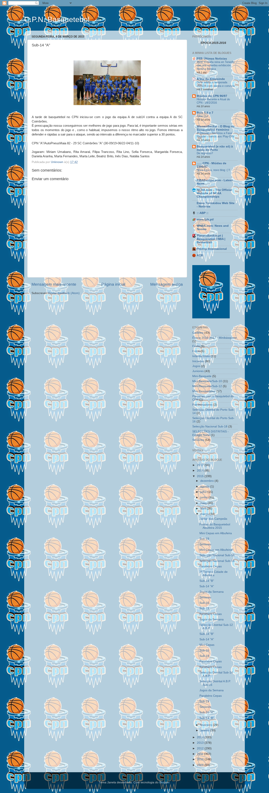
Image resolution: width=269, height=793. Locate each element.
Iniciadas (198, 361)
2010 (200, 759)
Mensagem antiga (166, 284)
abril (203, 508)
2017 (200, 465)
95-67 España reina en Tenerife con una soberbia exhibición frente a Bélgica (216, 65)
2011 (200, 753)
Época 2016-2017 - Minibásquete (214, 337)
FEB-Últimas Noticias (212, 58)
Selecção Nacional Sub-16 (217, 555)
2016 (200, 470)
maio (204, 503)
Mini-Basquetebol (203, 391)
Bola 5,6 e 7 (205, 112)
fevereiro (206, 725)
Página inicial (113, 284)
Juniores (198, 371)
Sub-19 (204, 538)
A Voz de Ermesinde (211, 79)
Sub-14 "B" (206, 580)
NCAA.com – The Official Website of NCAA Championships (214, 193)
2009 (200, 765)
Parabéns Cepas (210, 566)
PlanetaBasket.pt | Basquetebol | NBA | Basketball (211, 239)
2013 (200, 742)
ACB (200, 255)
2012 (200, 748)
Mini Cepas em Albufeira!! (216, 549)
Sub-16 (204, 602)
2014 (200, 737)
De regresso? (205, 153)
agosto (205, 486)
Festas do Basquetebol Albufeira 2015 (214, 526)
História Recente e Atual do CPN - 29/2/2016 (213, 101)
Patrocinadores (202, 404)
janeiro (205, 730)
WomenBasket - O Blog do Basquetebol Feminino (216, 128)
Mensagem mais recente (54, 284)
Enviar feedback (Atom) (64, 293)
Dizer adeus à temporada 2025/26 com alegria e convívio (216, 84)
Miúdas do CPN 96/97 (212, 96)
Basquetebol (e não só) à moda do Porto (215, 148)
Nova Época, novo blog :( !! (213, 170)
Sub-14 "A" (206, 586)
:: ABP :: (202, 213)
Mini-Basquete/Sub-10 (207, 381)
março (205, 514)
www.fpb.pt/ (205, 219)
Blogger (164, 782)
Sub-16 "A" (206, 712)
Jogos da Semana (211, 591)
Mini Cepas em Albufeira (215, 533)
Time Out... (204, 116)
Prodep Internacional (212, 248)
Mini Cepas (206, 644)
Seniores (198, 439)
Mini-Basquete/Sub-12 (207, 386)
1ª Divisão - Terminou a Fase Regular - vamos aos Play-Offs (215, 135)
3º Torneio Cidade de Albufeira (213, 573)
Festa (196, 346)
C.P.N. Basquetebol (57, 19)
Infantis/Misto (201, 356)
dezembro (207, 480)
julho (203, 492)
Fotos (196, 351)
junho (204, 497)
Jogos (196, 366)
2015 (200, 476)
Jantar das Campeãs (213, 518)
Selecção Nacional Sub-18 (209, 426)
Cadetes (197, 332)
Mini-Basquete (201, 376)
